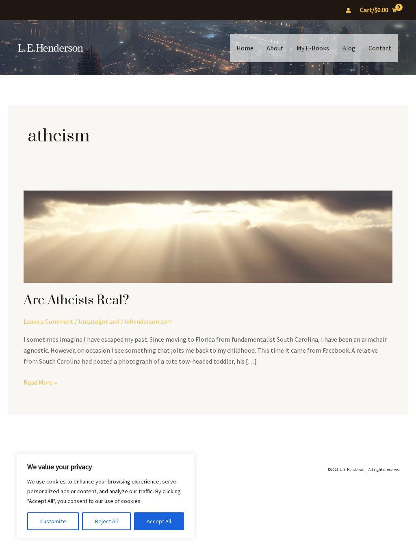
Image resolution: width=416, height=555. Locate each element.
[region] (105, 496)
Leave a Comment (49, 321)
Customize (53, 521)
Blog (348, 48)
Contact (379, 48)
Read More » (40, 383)
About (275, 48)
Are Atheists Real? (76, 300)
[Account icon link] (348, 10)
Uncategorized (98, 321)
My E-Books (313, 48)
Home (245, 48)
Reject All (106, 521)
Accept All (159, 521)
